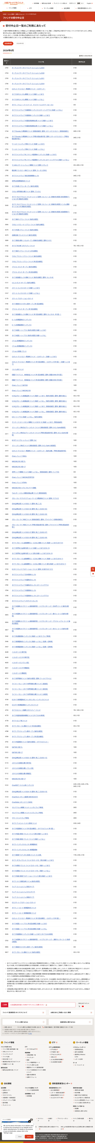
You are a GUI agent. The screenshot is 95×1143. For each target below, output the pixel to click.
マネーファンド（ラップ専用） (20, 818)
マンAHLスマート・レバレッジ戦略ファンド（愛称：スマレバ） (30, 165)
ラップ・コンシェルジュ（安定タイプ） (23, 887)
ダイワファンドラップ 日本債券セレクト (24, 574)
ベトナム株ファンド (18, 369)
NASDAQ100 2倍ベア (19, 779)
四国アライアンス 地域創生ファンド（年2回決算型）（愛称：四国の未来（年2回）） (37, 380)
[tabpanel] (47, 502)
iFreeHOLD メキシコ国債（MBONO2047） (25, 797)
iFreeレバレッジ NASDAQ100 (21, 390)
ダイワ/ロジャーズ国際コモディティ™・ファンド (26, 710)
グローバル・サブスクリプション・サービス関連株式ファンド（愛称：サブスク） (35, 498)
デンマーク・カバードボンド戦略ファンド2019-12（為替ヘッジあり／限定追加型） (37, 422)
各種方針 (50, 1120)
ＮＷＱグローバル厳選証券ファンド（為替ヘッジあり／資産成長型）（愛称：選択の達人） (39, 406)
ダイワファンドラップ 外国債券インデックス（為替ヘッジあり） (31, 115)
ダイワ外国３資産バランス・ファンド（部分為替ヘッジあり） (30, 834)
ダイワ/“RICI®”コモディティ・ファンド (23, 246)
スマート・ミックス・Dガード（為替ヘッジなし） (26, 293)
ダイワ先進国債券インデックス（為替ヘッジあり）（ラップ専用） (31, 636)
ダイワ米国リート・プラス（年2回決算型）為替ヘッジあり (29, 924)
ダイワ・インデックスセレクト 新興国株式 (24, 844)
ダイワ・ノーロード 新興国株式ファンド (24, 908)
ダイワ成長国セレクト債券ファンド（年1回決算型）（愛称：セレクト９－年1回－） (36, 314)
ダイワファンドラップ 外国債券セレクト (24, 590)
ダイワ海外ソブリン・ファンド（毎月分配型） (25, 219)
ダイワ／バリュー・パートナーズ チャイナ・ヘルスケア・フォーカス (32, 105)
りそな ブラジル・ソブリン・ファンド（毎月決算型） (27, 256)
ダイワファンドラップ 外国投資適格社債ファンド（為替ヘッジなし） (32, 126)
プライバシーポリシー (62, 1120)
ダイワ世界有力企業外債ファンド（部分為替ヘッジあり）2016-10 (32, 553)
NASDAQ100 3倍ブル (19, 461)
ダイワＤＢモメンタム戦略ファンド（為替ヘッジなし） (28, 99)
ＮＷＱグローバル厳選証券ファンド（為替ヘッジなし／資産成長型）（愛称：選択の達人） (39, 412)
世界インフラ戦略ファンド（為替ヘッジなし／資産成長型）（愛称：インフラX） (35, 472)
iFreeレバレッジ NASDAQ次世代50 (23, 477)
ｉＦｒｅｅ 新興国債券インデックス (22, 346)
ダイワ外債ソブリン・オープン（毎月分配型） (25, 186)
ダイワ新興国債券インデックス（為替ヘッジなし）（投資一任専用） (32, 647)
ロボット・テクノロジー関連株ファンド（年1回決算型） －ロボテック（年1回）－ (36, 918)
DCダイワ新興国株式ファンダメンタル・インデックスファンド (30, 700)
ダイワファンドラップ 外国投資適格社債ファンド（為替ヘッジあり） (32, 121)
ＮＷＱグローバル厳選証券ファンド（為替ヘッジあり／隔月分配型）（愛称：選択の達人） (39, 396)
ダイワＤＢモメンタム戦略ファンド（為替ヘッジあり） (28, 94)
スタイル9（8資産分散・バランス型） (23, 768)
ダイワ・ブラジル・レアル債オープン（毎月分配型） (27, 731)
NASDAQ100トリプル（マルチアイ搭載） (24, 488)
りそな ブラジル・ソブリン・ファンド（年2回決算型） (27, 261)
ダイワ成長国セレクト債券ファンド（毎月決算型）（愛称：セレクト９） (33, 277)
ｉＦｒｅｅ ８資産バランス (19, 351)
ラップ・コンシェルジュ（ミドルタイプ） (23, 892)
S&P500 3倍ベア (17, 752)
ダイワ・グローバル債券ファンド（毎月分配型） (26, 952)
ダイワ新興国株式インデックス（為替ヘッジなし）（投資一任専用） (32, 641)
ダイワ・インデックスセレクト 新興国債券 (24, 850)
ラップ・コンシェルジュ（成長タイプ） (23, 897)
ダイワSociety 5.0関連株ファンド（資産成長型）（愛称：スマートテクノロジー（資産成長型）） (40, 131)
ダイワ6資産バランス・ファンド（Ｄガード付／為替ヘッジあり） (31, 865)
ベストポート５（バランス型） (20, 663)
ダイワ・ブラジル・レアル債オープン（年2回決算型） (28, 736)
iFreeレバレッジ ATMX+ (19, 482)
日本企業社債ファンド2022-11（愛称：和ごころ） (27, 504)
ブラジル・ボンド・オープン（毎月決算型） (24, 267)
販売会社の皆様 (46, 3)
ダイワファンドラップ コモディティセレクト (25, 601)
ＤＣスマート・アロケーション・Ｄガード (24, 902)
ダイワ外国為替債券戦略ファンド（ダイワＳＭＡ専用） (28, 715)
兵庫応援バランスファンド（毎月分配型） (24, 235)
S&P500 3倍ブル (17, 747)
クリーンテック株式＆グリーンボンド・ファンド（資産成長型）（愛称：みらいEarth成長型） (39, 427)
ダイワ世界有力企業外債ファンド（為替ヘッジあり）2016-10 (31, 548)
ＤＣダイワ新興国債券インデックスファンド (25, 705)
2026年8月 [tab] (8, 43)
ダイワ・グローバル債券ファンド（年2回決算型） (26, 726)
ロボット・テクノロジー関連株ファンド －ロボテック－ (29, 89)
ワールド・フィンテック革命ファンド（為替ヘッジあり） (28, 144)
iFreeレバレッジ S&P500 (20, 385)
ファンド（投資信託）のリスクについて (15, 1012)
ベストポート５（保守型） (19, 652)
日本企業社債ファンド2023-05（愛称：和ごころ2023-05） (29, 514)
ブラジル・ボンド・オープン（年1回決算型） (25, 309)
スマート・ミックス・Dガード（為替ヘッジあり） (26, 288)
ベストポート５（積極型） (19, 673)
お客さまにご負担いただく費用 (61, 1012)
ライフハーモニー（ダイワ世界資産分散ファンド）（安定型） (30, 689)
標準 (78, 3)
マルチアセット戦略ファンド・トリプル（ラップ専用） (27, 813)
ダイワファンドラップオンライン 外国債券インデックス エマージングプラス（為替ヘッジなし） (40, 160)
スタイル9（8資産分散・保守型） (21, 763)
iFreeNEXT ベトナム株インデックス (23, 785)
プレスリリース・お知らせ (60, 3)
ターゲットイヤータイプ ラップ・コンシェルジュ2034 (28, 84)
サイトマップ (40, 1120)
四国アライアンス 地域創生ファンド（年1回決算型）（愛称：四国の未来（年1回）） (37, 375)
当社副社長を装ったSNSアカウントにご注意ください (27, 1005)
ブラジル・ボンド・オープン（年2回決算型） (25, 272)
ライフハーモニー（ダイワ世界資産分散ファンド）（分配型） (30, 694)
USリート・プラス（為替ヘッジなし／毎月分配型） (27, 417)
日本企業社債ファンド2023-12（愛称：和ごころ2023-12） (29, 758)
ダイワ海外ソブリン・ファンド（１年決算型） (25, 251)
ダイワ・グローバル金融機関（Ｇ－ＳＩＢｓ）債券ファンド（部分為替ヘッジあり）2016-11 (39, 564)
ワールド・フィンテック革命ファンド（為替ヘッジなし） (28, 149)
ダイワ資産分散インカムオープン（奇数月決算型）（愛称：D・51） (32, 240)
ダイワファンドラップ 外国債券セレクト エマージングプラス (30, 596)
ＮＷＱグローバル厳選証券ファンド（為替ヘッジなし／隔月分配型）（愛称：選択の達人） (39, 401)
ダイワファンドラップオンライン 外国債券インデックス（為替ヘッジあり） (34, 154)
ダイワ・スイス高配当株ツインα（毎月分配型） (26, 881)
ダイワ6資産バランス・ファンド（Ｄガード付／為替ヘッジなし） (31, 871)
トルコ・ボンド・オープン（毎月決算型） (24, 283)
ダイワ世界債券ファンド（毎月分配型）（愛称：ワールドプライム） (32, 678)
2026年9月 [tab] (20, 43)
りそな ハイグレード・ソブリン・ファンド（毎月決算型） (28, 225)
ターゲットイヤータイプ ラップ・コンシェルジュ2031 (28, 78)
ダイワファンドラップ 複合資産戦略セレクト (25, 176)
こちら (30, 1033)
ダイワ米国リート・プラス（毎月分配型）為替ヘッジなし (29, 335)
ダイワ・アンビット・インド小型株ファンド (24, 823)
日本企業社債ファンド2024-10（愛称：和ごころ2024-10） (29, 792)
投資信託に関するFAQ (67, 1022)
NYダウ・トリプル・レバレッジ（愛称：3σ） (24, 440)
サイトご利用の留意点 (78, 1120)
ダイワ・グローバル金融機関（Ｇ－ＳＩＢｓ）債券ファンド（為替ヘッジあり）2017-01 (37, 543)
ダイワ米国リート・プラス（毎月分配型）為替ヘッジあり (29, 330)
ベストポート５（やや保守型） (21, 657)
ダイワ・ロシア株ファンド (19, 721)
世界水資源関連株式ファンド (21, 181)
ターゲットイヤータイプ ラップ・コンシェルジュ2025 (28, 68)
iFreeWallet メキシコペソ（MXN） (22, 802)
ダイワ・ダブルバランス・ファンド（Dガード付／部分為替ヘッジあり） (33, 860)
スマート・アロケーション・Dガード (22, 298)
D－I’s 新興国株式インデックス (21, 320)
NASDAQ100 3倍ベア (19, 467)
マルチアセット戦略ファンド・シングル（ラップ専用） (27, 807)
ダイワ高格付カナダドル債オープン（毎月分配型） (27, 947)
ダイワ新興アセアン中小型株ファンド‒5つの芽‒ (27, 855)
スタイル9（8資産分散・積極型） (21, 773)
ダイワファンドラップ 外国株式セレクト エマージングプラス (30, 585)
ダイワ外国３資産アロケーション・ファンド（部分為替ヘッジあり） (32, 876)
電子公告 (91, 1120)
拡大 (82, 3)
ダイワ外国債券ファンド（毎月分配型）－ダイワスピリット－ (30, 742)
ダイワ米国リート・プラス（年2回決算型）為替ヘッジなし (29, 929)
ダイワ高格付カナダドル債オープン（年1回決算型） (28, 304)
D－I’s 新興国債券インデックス (21, 325)
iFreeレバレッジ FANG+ (19, 456)
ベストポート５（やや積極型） (21, 668)
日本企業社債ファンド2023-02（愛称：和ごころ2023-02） (29, 509)
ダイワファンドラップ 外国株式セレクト (24, 580)
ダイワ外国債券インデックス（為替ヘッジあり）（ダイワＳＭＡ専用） (32, 934)
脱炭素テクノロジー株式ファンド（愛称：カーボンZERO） (29, 170)
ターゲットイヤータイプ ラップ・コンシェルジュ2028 (28, 73)
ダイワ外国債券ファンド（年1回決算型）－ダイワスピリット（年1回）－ (33, 828)
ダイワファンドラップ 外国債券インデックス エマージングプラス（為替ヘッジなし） (37, 110)
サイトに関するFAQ (21, 1022)
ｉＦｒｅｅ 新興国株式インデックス (22, 341)
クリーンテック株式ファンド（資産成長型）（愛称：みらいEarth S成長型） (34, 445)
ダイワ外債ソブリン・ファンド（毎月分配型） (25, 230)
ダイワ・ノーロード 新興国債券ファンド (24, 913)
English (89, 3)
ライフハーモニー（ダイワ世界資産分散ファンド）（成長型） (30, 684)
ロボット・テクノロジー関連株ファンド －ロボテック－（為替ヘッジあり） (34, 357)
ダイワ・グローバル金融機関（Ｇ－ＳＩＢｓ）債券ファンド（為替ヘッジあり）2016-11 (37, 559)
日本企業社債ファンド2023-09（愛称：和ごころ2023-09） (29, 537)
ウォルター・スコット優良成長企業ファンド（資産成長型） (29, 493)
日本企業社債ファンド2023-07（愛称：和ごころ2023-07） (29, 532)
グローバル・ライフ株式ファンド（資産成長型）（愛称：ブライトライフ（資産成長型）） (37, 519)
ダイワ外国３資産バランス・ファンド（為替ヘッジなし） (28, 839)
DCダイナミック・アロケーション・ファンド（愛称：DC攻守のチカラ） (32, 569)
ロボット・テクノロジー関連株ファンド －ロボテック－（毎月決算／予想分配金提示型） (39, 451)
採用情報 (36, 3)
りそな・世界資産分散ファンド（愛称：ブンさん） (26, 191)
